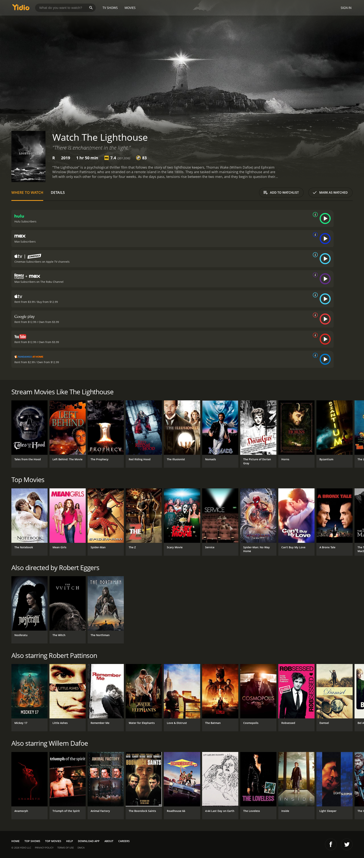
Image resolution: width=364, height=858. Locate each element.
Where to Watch (27, 192)
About (108, 841)
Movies (130, 8)
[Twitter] (347, 844)
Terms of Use (65, 847)
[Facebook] (331, 844)
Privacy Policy (44, 847)
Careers (124, 841)
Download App (89, 841)
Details (58, 192)
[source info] (314, 214)
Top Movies (53, 841)
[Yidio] (21, 8)
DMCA (81, 847)
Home (15, 841)
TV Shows (110, 8)
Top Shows (32, 841)
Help (69, 841)
